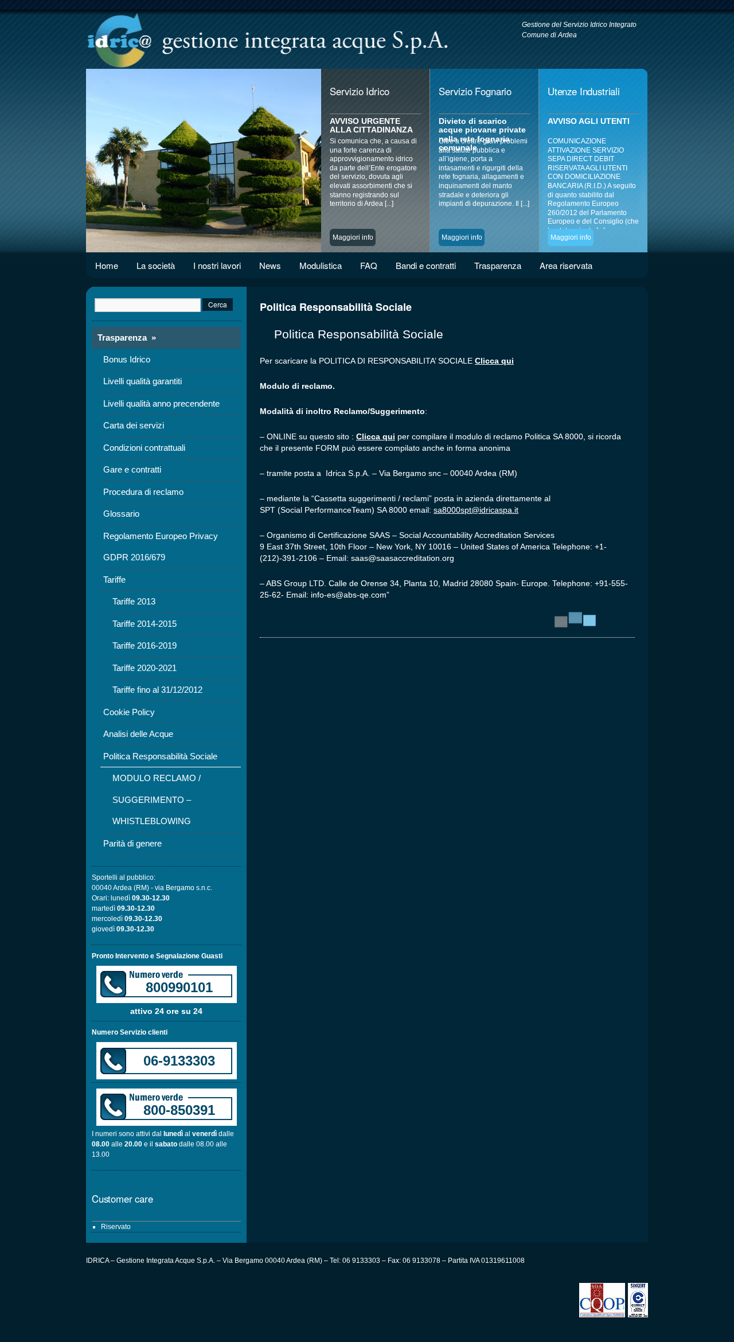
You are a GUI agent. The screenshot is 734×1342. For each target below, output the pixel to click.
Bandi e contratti (426, 265)
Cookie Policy (129, 712)
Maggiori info (353, 237)
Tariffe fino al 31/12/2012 (157, 690)
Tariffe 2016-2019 (144, 645)
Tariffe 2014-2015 (144, 624)
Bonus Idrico (126, 359)
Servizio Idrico (359, 91)
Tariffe (114, 579)
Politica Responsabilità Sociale (160, 756)
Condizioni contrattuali (144, 447)
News (270, 265)
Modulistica (320, 265)
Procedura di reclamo (143, 492)
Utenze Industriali (584, 91)
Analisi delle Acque (138, 734)
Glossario (121, 513)
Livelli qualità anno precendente (161, 403)
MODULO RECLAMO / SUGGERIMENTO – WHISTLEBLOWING (156, 799)
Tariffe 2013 (133, 601)
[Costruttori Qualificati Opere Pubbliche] (603, 1315)
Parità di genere (132, 843)
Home (106, 265)
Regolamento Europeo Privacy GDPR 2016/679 (160, 547)
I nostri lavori (217, 265)
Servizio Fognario (475, 91)
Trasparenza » (126, 337)
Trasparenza (497, 265)
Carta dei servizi (133, 425)
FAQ (368, 265)
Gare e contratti (132, 469)
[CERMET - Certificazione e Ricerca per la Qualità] (638, 1315)
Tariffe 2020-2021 (144, 668)
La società (155, 265)
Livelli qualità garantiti (142, 381)
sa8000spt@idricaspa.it (476, 509)
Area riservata (566, 265)
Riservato (116, 1227)
